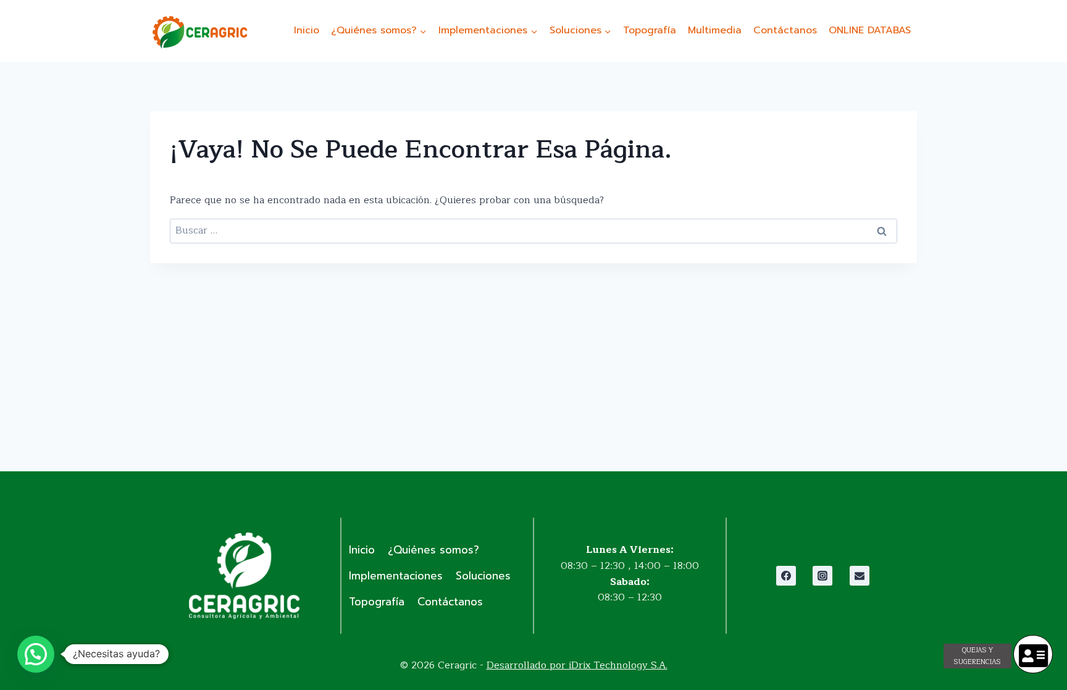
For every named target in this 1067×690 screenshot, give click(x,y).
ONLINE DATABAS (870, 30)
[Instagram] (822, 576)
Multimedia (715, 30)
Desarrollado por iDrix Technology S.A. (577, 665)
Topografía (649, 30)
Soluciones (483, 576)
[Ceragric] (199, 32)
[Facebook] (786, 576)
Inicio (306, 30)
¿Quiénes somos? (433, 550)
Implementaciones (396, 576)
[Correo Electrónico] (859, 576)
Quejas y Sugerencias (977, 656)
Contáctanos (785, 30)
